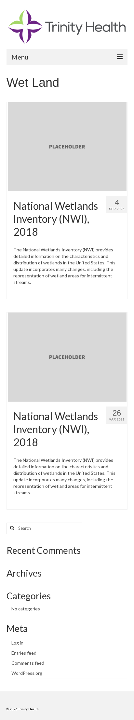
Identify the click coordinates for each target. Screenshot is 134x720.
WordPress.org (26, 673)
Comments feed (27, 663)
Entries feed (23, 653)
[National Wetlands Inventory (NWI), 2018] (67, 146)
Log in (17, 643)
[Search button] (11, 528)
